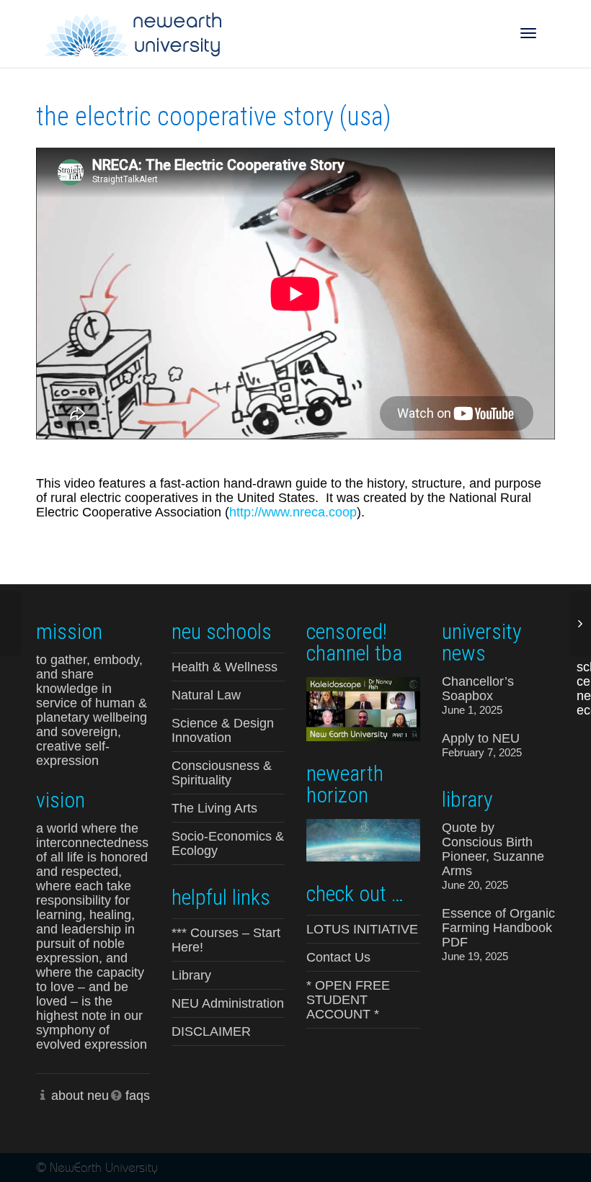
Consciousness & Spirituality (222, 772)
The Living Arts (214, 808)
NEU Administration (228, 1003)
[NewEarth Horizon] (363, 838)
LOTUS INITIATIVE (362, 929)
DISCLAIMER (211, 1031)
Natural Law (206, 695)
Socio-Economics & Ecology (228, 843)
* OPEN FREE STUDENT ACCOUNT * (348, 999)
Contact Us (338, 957)
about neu (80, 1095)
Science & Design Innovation (223, 730)
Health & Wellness (224, 667)
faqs (137, 1095)
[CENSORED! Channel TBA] (363, 707)
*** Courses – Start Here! (226, 940)
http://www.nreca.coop (293, 512)
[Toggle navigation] (528, 33)
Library (191, 975)
